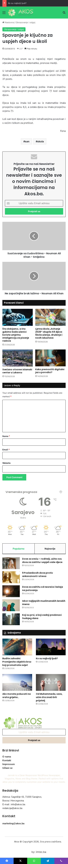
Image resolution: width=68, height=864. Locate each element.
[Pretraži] (64, 13)
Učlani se (7, 768)
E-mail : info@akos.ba (13, 804)
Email (6, 449)
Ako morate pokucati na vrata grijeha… (16, 695)
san (27, 141)
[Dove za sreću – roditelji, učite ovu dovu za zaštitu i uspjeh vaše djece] (11, 563)
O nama (6, 756)
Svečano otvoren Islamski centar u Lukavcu (17, 371)
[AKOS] (20, 12)
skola (40, 141)
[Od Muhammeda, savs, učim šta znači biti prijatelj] (51, 682)
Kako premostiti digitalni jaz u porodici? (49, 371)
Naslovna (9, 22)
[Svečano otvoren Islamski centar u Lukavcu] (17, 358)
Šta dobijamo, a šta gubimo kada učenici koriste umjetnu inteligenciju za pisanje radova (15, 334)
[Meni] (4, 13)
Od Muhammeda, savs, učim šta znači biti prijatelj (49, 697)
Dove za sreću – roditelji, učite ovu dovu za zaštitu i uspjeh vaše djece (42, 560)
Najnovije (50, 548)
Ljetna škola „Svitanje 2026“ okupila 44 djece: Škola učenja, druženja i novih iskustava (49, 333)
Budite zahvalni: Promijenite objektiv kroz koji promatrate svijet (16, 662)
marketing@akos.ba (13, 823)
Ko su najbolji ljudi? (17, 3)
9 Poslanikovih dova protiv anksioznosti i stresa (37, 574)
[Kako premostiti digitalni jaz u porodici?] (50, 358)
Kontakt (6, 760)
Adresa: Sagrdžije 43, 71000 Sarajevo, (22, 796)
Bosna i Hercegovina (13, 800)
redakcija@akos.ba (12, 808)
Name (6, 436)
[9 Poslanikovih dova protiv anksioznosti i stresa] (11, 577)
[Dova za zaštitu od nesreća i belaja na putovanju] (11, 591)
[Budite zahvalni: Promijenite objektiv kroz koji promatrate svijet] (17, 647)
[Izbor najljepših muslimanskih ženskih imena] (11, 605)
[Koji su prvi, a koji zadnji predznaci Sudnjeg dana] (11, 619)
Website (6, 463)
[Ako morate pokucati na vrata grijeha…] (17, 682)
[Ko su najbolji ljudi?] (51, 647)
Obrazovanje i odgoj (25, 22)
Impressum (8, 764)
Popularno (18, 548)
